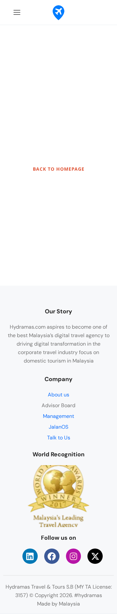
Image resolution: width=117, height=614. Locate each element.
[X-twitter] (95, 556)
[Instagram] (73, 556)
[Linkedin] (30, 556)
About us (58, 394)
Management (58, 416)
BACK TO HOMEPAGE (58, 169)
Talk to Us (58, 437)
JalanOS (58, 426)
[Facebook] (51, 556)
